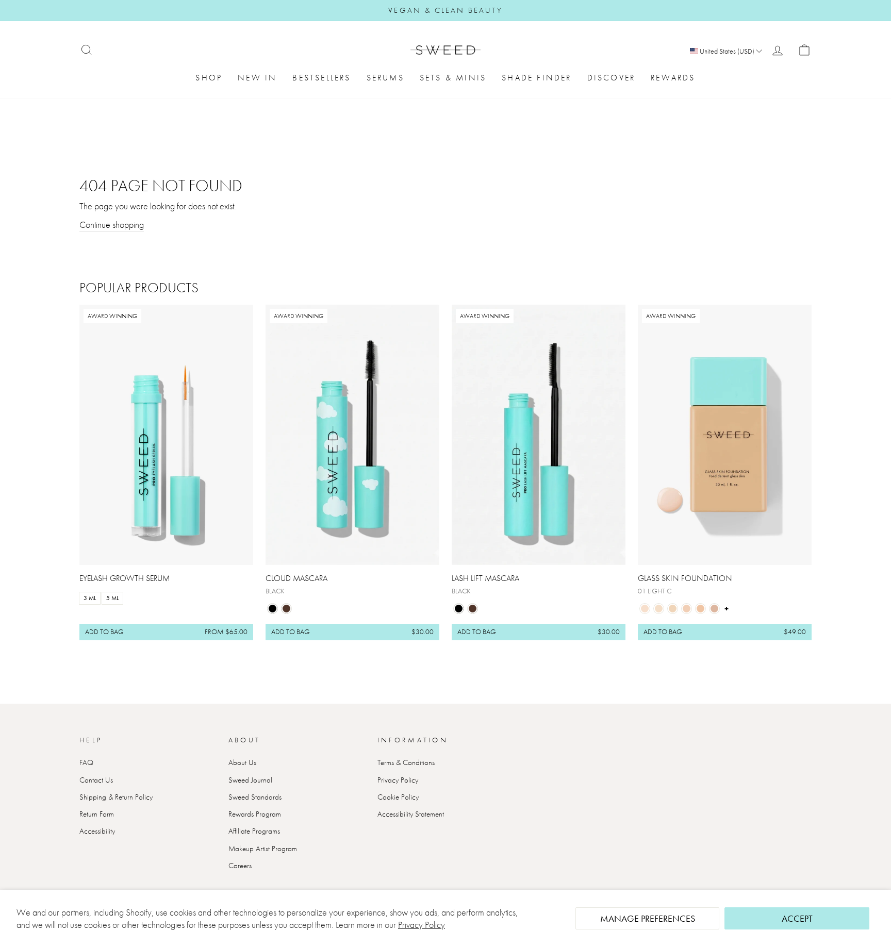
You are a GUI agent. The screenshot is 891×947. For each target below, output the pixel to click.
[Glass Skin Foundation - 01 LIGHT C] (645, 608)
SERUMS (385, 77)
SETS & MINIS (453, 77)
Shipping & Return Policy (116, 797)
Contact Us (96, 780)
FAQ (86, 762)
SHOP (208, 77)
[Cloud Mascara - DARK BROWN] (286, 608)
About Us (242, 762)
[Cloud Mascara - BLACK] (272, 608)
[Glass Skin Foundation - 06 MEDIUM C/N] (714, 608)
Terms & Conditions (406, 762)
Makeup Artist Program (262, 848)
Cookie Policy (398, 797)
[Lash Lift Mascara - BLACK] (459, 608)
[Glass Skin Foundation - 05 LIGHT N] (700, 608)
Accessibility (97, 831)
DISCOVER (611, 77)
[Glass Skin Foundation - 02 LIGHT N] (659, 608)
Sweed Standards (255, 797)
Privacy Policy (421, 925)
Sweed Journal (250, 780)
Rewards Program (254, 814)
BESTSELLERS (321, 77)
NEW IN (257, 77)
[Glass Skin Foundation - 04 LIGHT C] (686, 608)
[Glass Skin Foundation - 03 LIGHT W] (673, 608)
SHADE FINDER (536, 77)
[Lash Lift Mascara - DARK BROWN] (472, 608)
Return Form (96, 814)
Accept (797, 918)
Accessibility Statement (410, 814)
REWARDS (673, 77)
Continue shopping (111, 224)
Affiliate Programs (254, 831)
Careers (240, 865)
